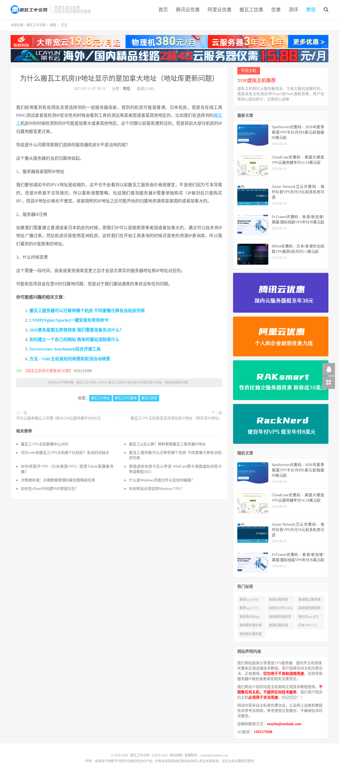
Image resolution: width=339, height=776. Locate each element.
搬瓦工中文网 (29, 9)
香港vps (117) (248, 608)
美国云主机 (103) (280, 608)
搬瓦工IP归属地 (126, 398)
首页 (163, 9)
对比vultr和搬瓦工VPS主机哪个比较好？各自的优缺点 (65, 453)
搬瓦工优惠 (251, 9)
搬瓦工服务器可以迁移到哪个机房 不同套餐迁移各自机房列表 (87, 310)
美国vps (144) (248, 599)
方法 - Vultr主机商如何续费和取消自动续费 (69, 359)
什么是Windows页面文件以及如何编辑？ (162, 480)
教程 (311, 9)
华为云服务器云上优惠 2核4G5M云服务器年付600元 (58, 418)
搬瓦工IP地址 (100, 398)
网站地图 (176, 755)
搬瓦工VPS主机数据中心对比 (45, 444)
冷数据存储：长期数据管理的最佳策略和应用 (58, 480)
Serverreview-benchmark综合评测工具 (65, 349)
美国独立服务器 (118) (309, 601)
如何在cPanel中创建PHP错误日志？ (49, 489)
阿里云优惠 (219, 9)
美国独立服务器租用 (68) (250, 635)
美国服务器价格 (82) (250, 626)
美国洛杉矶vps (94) (249, 618)
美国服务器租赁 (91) (280, 618)
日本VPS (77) (307, 625)
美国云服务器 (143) (278, 601)
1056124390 (82, 371)
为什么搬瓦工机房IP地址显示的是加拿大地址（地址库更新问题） (119, 78)
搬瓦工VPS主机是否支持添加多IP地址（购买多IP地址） (176, 418)
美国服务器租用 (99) (309, 609)
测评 (293, 9)
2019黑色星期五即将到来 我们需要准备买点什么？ (76, 330)
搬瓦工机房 (149, 398)
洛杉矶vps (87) (308, 617)
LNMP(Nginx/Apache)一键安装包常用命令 (69, 320)
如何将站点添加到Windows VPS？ (156, 489)
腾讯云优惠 (188, 9)
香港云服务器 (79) (278, 626)
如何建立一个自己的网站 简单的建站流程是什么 (74, 339)
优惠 (276, 9)
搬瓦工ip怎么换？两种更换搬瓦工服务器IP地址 (167, 444)
